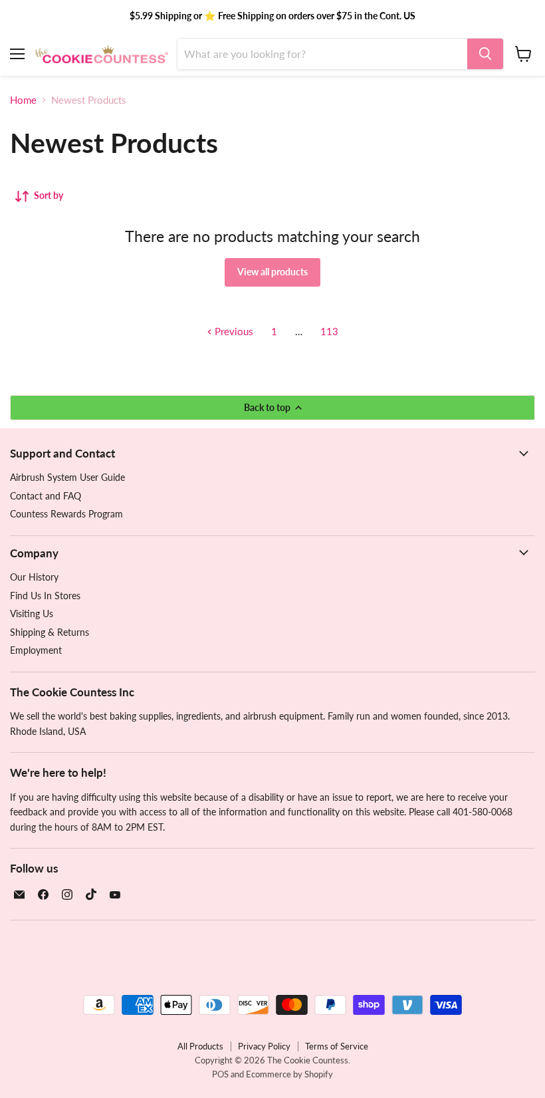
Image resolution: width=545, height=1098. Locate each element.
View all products (272, 271)
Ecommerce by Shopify (289, 1074)
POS (220, 1074)
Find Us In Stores (45, 595)
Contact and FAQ (45, 495)
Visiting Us (31, 613)
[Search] (485, 54)
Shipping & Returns (49, 632)
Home (23, 100)
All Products (200, 1046)
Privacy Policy (264, 1046)
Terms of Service (336, 1046)
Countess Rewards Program (66, 513)
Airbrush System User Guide (67, 477)
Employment (36, 650)
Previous (232, 331)
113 (329, 331)
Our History (34, 577)
